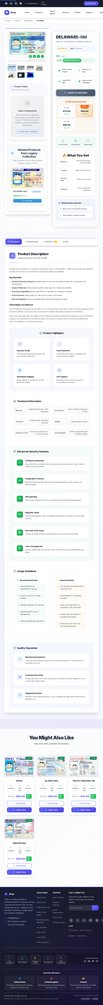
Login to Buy (21, 810)
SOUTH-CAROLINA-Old (84, 781)
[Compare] (95, 224)
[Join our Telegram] (21, 3)
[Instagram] (84, 920)
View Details (28, 201)
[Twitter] (77, 920)
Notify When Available (28, 132)
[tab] (13, 242)
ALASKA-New (51, 781)
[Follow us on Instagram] (16, 3)
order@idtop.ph (14, 918)
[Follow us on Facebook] (6, 3)
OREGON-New (19, 843)
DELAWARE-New (20, 191)
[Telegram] (97, 920)
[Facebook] (71, 920)
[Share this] (90, 224)
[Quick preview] (41, 186)
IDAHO (19, 781)
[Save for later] (85, 224)
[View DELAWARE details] (27, 178)
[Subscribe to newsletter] (95, 907)
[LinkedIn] (90, 920)
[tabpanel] (51, 480)
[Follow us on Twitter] (11, 3)
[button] (39, 12)
